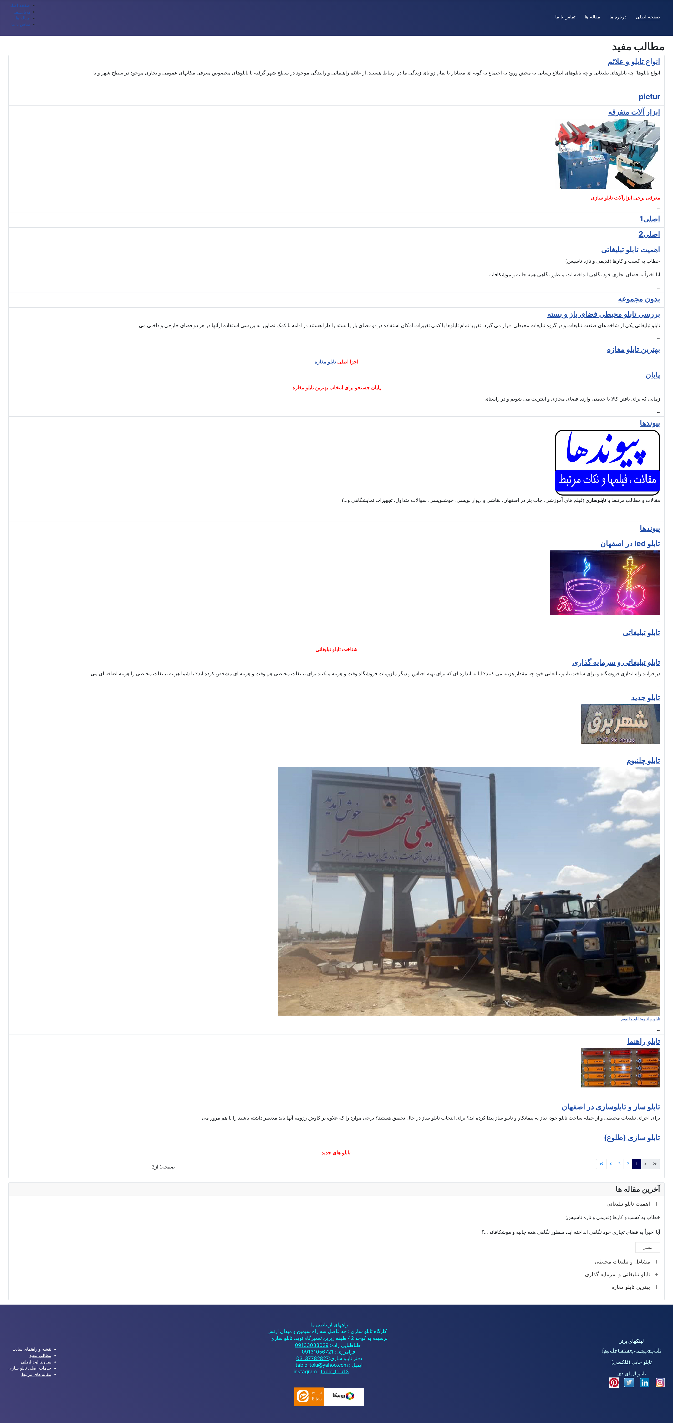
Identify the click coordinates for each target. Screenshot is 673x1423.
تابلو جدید (645, 697)
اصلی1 (650, 218)
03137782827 (312, 1358)
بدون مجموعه (639, 298)
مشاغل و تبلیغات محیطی (622, 1262)
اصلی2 (649, 233)
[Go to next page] (610, 1164)
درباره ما (617, 16)
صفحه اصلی (648, 16)
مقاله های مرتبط (36, 1374)
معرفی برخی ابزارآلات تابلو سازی (625, 198)
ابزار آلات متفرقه (634, 111)
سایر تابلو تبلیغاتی (36, 1361)
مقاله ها (592, 16)
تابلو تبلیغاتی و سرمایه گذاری (616, 662)
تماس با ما (565, 16)
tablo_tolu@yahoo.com (321, 1365)
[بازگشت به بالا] (9, 1413)
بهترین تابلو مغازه (633, 349)
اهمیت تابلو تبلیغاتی (630, 249)
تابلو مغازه (325, 362)
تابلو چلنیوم (643, 760)
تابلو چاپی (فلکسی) (631, 1362)
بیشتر (648, 1247)
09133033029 (312, 1345)
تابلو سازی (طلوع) (632, 1137)
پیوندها (650, 422)
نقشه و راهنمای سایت (31, 1349)
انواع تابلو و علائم (634, 61)
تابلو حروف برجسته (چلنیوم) (631, 1350)
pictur (649, 96)
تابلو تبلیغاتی (641, 632)
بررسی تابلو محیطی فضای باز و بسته (603, 313)
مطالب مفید (40, 1355)
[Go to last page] (601, 1164)
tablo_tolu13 (335, 1372)
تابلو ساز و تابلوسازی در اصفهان (611, 1106)
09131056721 (317, 1352)
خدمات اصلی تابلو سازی (29, 1368)
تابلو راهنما (643, 1041)
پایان (653, 374)
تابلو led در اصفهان (630, 543)
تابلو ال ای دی (631, 1374)
